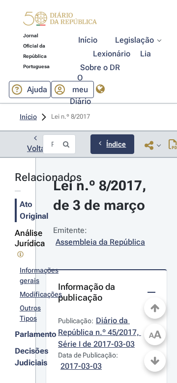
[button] (60, 20)
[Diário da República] (60, 21)
